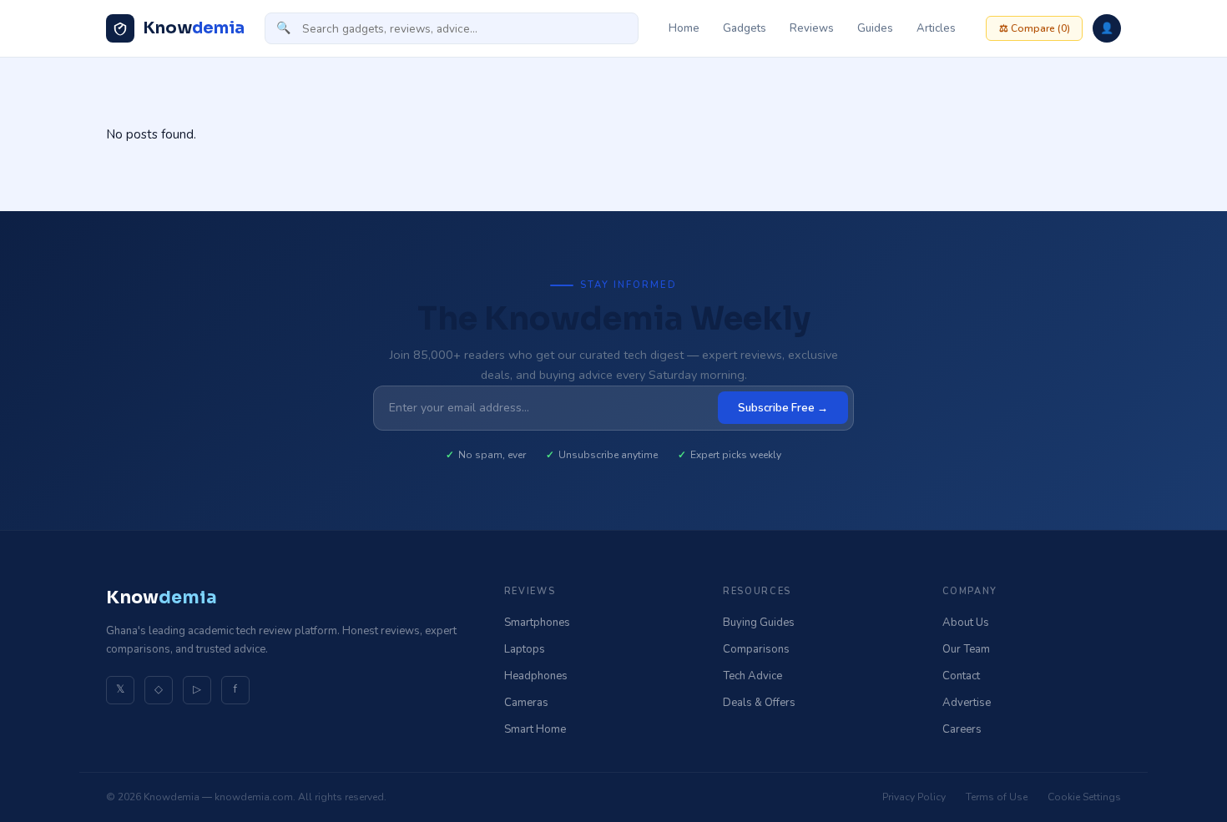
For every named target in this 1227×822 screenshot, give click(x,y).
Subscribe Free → (783, 408)
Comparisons (756, 649)
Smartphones (537, 622)
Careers (962, 729)
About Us (965, 622)
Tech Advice (752, 675)
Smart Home (535, 729)
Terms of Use (997, 797)
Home (684, 28)
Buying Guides (759, 622)
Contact (961, 675)
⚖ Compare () (1034, 28)
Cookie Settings (1084, 797)
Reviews (812, 28)
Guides (875, 28)
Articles (936, 28)
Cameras (526, 702)
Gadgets (744, 28)
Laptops (524, 649)
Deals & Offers (759, 702)
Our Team (966, 649)
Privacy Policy (914, 797)
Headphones (536, 675)
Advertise (966, 702)
